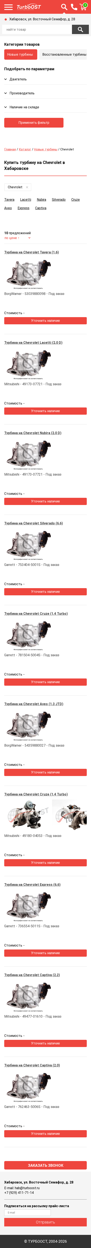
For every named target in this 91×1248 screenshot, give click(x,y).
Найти (80, 29)
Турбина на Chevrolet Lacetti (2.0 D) (33, 343)
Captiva (40, 208)
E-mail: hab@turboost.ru (22, 1188)
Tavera (9, 200)
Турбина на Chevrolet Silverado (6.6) (33, 523)
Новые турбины (20, 54)
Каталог (25, 149)
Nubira (41, 200)
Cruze (75, 200)
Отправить (45, 1222)
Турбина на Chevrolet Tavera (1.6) (31, 252)
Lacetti (25, 200)
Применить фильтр (33, 123)
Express (23, 208)
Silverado (59, 200)
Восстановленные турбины (64, 54)
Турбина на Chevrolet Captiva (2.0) (32, 1065)
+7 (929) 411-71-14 (19, 1193)
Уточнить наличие (45, 321)
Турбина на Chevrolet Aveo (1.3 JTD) (33, 704)
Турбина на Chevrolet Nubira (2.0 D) (32, 433)
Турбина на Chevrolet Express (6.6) (32, 885)
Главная (10, 149)
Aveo (8, 208)
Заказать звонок (45, 1165)
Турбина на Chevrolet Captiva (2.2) (32, 975)
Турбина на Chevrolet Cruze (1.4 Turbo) (36, 614)
